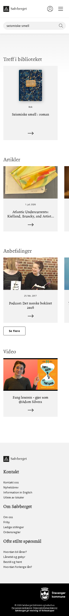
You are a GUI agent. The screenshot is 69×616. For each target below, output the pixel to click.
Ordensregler (12, 532)
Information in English (17, 492)
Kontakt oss (11, 482)
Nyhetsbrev (10, 487)
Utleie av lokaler (13, 497)
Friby (6, 522)
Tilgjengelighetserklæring (45, 607)
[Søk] (60, 26)
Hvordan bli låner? (15, 552)
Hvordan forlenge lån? (17, 567)
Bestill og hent (12, 562)
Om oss (8, 517)
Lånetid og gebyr (14, 557)
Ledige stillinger (13, 527)
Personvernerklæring (22, 607)
